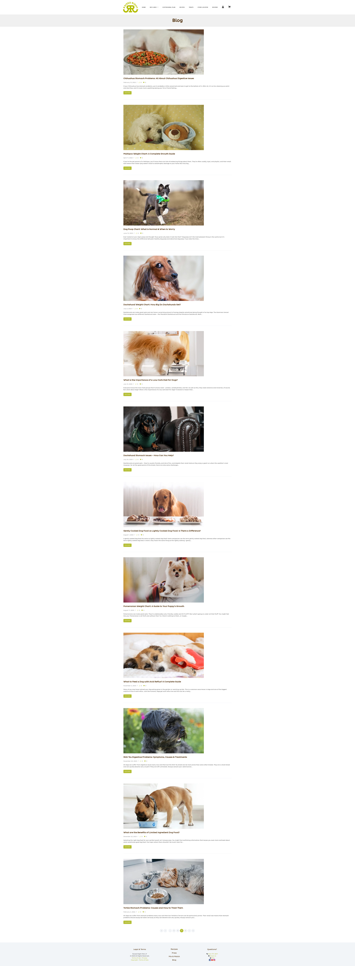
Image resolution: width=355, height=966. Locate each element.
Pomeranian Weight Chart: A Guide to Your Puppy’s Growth (153, 606)
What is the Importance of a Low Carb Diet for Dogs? (150, 380)
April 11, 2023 (128, 158)
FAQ (213, 958)
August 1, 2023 (128, 535)
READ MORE (127, 92)
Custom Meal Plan (168, 7)
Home (144, 7)
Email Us (213, 956)
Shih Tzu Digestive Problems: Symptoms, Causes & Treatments (155, 757)
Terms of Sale (143, 960)
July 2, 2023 (127, 308)
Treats (191, 7)
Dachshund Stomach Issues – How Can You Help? (148, 455)
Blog (174, 960)
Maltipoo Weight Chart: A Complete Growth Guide (149, 154)
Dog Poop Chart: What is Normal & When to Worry (149, 229)
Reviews (215, 7)
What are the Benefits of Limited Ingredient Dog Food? (151, 832)
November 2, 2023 (129, 685)
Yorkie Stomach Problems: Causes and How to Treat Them (153, 908)
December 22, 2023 (130, 836)
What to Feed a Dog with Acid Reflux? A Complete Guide (152, 682)
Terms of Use (136, 958)
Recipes (182, 7)
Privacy (144, 958)
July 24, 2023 (128, 459)
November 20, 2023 (130, 761)
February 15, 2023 (129, 82)
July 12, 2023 (127, 384)
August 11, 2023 (128, 610)
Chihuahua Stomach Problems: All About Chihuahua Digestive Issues (158, 78)
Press (174, 953)
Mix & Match (174, 956)
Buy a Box (153, 7)
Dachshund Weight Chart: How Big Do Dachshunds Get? (152, 305)
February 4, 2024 (129, 912)
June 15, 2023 (128, 233)
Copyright (134, 960)
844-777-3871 (213, 954)
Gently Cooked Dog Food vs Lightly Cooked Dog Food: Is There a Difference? (162, 531)
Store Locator (203, 7)
